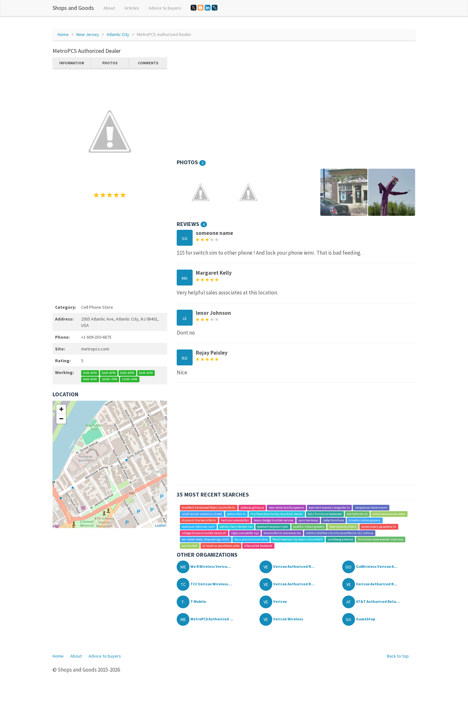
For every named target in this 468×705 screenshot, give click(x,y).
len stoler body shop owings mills (205, 539)
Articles (131, 8)
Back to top (398, 656)
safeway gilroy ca (252, 507)
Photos (109, 62)
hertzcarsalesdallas (235, 520)
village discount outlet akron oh (204, 533)
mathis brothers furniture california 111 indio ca (339, 533)
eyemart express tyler (272, 527)
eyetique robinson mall (198, 527)
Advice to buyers (165, 8)
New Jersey (87, 34)
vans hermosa (308, 520)
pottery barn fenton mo (236, 527)
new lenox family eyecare (286, 507)
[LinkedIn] (207, 8)
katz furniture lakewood (325, 514)
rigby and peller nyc (245, 533)
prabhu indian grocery (308, 527)
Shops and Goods (73, 7)
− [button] (61, 419)
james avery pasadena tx (378, 527)
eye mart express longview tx (329, 507)
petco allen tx (236, 514)
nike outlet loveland (258, 546)
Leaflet (160, 525)
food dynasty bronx (343, 527)
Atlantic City (118, 34)
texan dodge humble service (273, 520)
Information (71, 62)
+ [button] (61, 409)
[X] (193, 8)
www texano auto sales (388, 514)
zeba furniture (333, 520)
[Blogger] (200, 8)
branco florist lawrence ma (282, 533)
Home (63, 34)
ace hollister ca (357, 514)
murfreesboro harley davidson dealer (277, 514)
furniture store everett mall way (380, 539)
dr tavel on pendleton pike (220, 546)
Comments (148, 62)
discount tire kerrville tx (199, 520)
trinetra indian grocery (364, 520)
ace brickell (189, 546)
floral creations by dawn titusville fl (298, 539)
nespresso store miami (371, 507)
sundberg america (340, 539)
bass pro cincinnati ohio (251, 539)
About (109, 8)
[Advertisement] (110, 250)
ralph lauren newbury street (202, 514)
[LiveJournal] (214, 8)
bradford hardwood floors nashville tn (208, 507)
